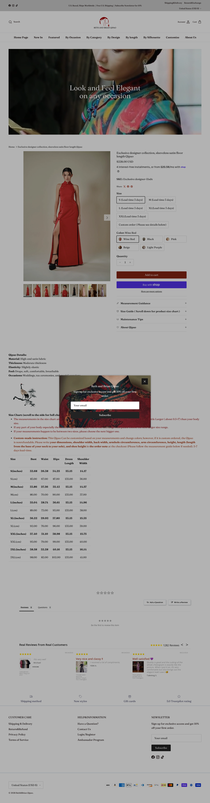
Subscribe (105, 415)
